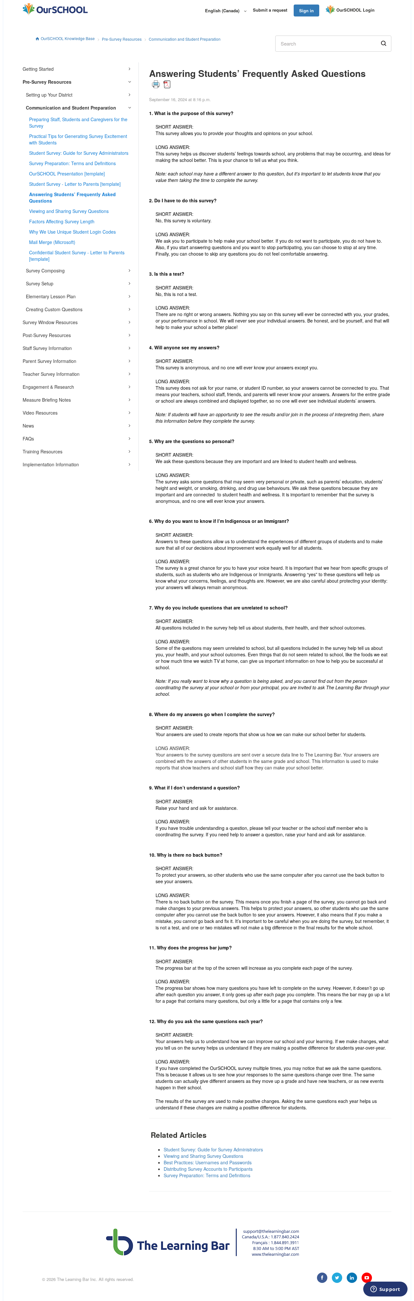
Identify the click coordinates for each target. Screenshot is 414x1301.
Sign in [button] (306, 10)
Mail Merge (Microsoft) (52, 242)
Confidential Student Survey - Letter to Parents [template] (77, 255)
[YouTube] (367, 1278)
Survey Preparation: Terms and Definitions (72, 163)
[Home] (55, 9)
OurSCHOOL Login (355, 10)
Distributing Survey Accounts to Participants (208, 1169)
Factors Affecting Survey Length (61, 221)
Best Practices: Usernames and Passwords (208, 1162)
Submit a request (270, 10)
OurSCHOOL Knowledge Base (68, 38)
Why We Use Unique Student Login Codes (72, 231)
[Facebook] (322, 1278)
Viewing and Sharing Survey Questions (69, 211)
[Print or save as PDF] (161, 83)
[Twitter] (337, 1278)
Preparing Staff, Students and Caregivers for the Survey (78, 122)
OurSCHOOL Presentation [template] (67, 173)
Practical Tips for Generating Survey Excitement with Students (78, 139)
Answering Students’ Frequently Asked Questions (72, 197)
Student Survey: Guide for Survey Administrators (78, 153)
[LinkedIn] (352, 1278)
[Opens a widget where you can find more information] (385, 1290)
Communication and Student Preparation (185, 39)
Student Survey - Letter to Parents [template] (75, 184)
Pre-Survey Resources (122, 39)
